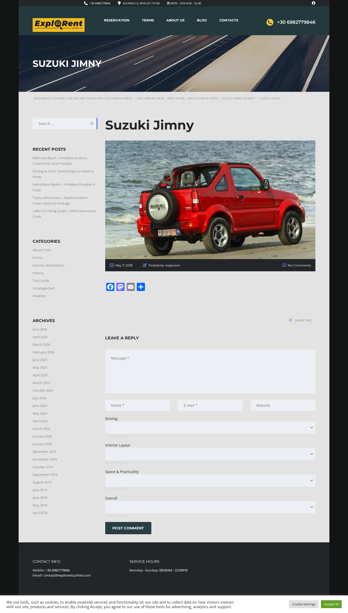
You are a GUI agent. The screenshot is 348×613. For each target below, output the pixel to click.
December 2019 (44, 451)
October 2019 (43, 467)
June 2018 (40, 497)
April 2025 (40, 375)
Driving (111, 418)
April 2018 (40, 512)
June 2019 (40, 490)
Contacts (228, 20)
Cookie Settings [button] (303, 604)
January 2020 (42, 444)
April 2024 (40, 421)
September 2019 (45, 474)
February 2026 (43, 352)
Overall (111, 498)
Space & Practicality (122, 471)
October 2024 (43, 390)
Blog (202, 20)
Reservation (116, 20)
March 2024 (41, 428)
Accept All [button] (331, 604)
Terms (148, 20)
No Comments (299, 265)
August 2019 (42, 482)
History (38, 273)
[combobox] (210, 428)
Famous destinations (48, 265)
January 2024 (42, 436)
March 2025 (41, 382)
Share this (302, 320)
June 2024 (40, 405)
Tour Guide (41, 280)
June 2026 (40, 329)
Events (38, 257)
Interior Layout (117, 445)
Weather (39, 295)
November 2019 (45, 459)
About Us (175, 20)
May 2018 (40, 505)
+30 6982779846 (100, 3)
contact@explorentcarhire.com (67, 575)
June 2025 (40, 359)
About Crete (42, 250)
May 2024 (40, 413)
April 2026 (40, 337)
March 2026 (41, 344)
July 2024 (39, 398)
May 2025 (40, 367)
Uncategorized (44, 288)
